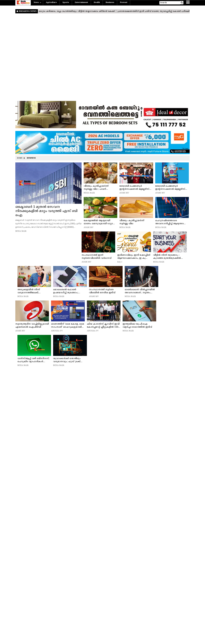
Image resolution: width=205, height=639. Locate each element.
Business (110, 2)
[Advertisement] (99, 58)
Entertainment (81, 2)
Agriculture (51, 2)
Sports (65, 2)
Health (97, 2)
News (36, 2)
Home (19, 158)
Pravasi (123, 2)
